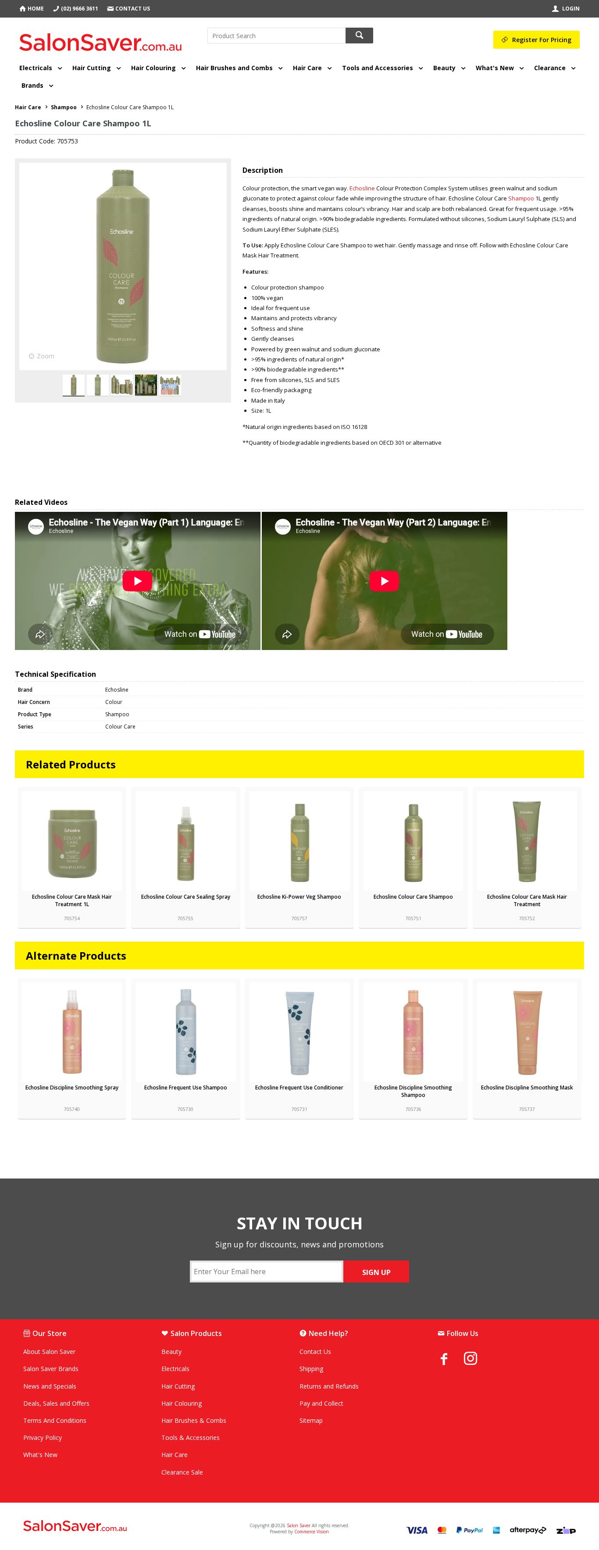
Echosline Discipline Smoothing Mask (527, 1087)
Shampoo (521, 198)
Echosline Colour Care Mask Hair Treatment (527, 900)
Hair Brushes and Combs (234, 68)
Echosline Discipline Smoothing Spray (71, 1087)
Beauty (444, 68)
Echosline (362, 188)
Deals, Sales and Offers (56, 1403)
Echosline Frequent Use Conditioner (299, 1087)
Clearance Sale (182, 1472)
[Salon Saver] (102, 39)
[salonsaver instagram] (477, 1360)
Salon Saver (298, 1525)
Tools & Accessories (190, 1437)
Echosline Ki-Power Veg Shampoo (299, 896)
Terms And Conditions (54, 1420)
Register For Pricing (541, 40)
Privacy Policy (42, 1437)
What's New (495, 68)
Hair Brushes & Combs (193, 1420)
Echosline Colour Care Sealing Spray (185, 896)
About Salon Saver (49, 1351)
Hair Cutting (91, 68)
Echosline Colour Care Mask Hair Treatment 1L (72, 900)
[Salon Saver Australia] (114, 1526)
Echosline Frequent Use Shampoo (185, 1087)
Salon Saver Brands (50, 1368)
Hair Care (307, 68)
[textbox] (276, 35)
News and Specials (49, 1386)
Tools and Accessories (377, 68)
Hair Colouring (153, 68)
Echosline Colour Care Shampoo (413, 896)
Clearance (550, 68)
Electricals (35, 68)
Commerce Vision (311, 1532)
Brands (32, 85)
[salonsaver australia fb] (451, 1359)
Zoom (45, 356)
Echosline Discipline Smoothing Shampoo (413, 1091)
